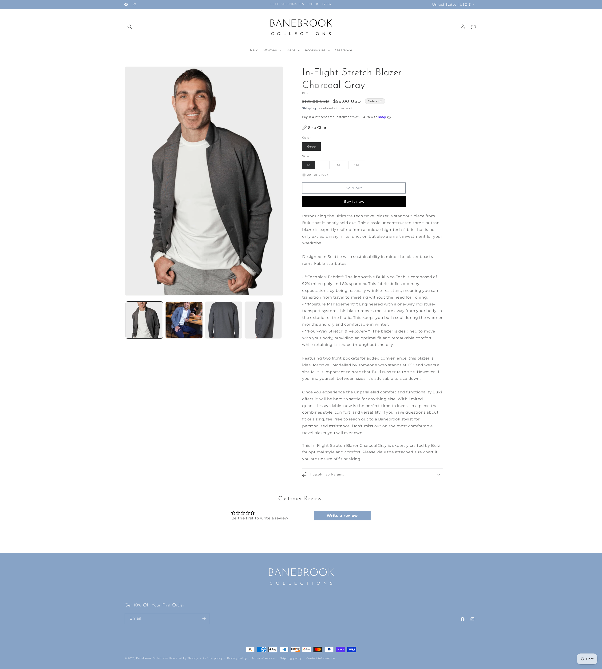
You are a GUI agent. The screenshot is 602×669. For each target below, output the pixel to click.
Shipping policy (291, 658)
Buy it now (354, 201)
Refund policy (212, 658)
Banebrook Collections (152, 658)
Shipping (309, 108)
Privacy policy (237, 658)
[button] (130, 27)
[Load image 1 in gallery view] (144, 320)
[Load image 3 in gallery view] (223, 320)
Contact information (320, 658)
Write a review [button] (342, 515)
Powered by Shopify (183, 658)
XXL (359, 165)
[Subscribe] (204, 618)
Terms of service (263, 658)
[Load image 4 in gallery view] (263, 320)
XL (341, 165)
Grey (314, 147)
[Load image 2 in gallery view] (183, 320)
